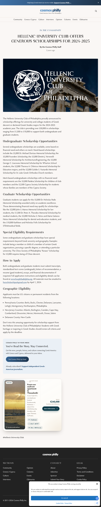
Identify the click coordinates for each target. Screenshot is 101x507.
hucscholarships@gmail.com (15, 282)
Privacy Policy (68, 503)
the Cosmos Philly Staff (51, 47)
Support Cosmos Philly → (62, 3)
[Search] (96, 11)
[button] (97, 484)
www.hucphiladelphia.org (21, 279)
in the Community (50, 30)
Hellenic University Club (14, 437)
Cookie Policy (60, 503)
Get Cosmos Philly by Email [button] (17, 359)
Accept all (64, 498)
